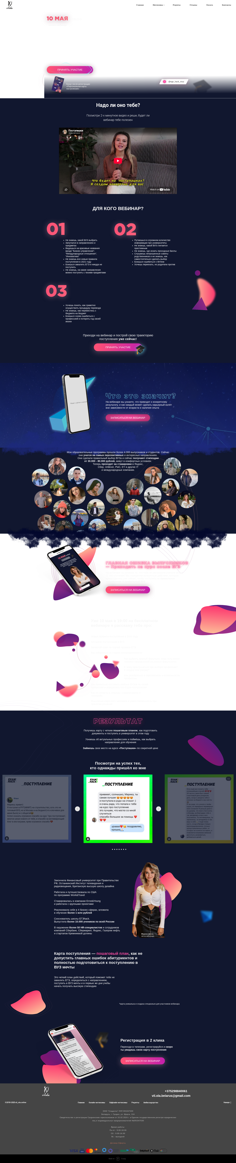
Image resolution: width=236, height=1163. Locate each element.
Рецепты (177, 5)
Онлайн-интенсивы (97, 1103)
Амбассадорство (150, 1103)
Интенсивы (158, 5)
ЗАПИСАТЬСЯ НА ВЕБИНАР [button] (128, 589)
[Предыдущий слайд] (77, 808)
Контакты (226, 5)
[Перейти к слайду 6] (121, 849)
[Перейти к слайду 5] (119, 849)
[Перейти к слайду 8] (125, 849)
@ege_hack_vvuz (176, 82)
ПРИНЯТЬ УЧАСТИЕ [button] (118, 347)
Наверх (227, 1102)
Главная (140, 5)
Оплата (209, 5)
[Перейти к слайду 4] (116, 849)
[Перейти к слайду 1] (110, 849)
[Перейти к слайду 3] (114, 849)
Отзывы (193, 5)
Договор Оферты (118, 1143)
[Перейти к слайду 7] (123, 849)
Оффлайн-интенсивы (118, 1103)
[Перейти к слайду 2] (112, 849)
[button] (69, 70)
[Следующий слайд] (158, 808)
